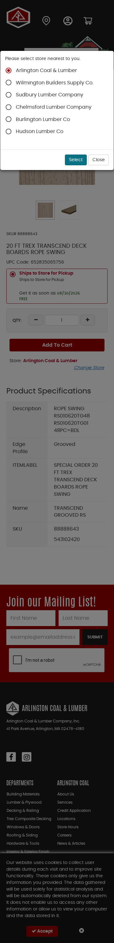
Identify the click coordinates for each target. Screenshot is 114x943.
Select (76, 160)
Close (98, 160)
